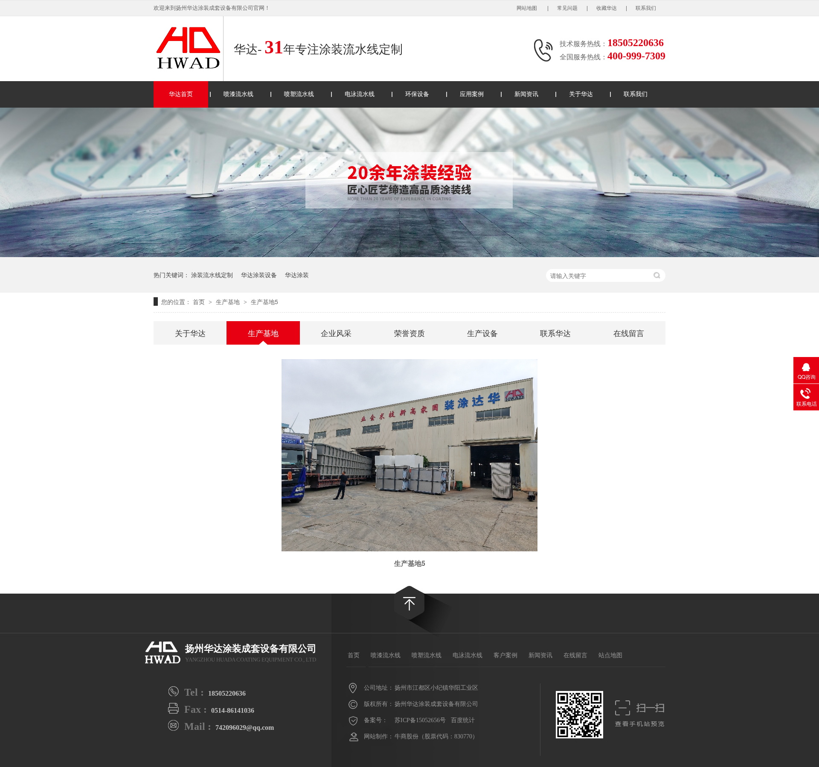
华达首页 (181, 94)
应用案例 (472, 94)
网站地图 (527, 8)
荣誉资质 (409, 332)
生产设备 (482, 332)
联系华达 (555, 332)
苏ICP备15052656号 (420, 720)
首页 (199, 301)
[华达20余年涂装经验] (409, 254)
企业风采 (336, 332)
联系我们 (646, 8)
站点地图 (610, 655)
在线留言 (628, 332)
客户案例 (505, 655)
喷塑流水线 (299, 94)
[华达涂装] (163, 652)
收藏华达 (606, 8)
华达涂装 (297, 274)
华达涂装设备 (259, 274)
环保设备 (417, 94)
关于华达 (581, 94)
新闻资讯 (526, 94)
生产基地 (228, 301)
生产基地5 (264, 301)
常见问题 (567, 8)
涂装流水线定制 (212, 274)
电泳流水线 (360, 94)
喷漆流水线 (238, 94)
